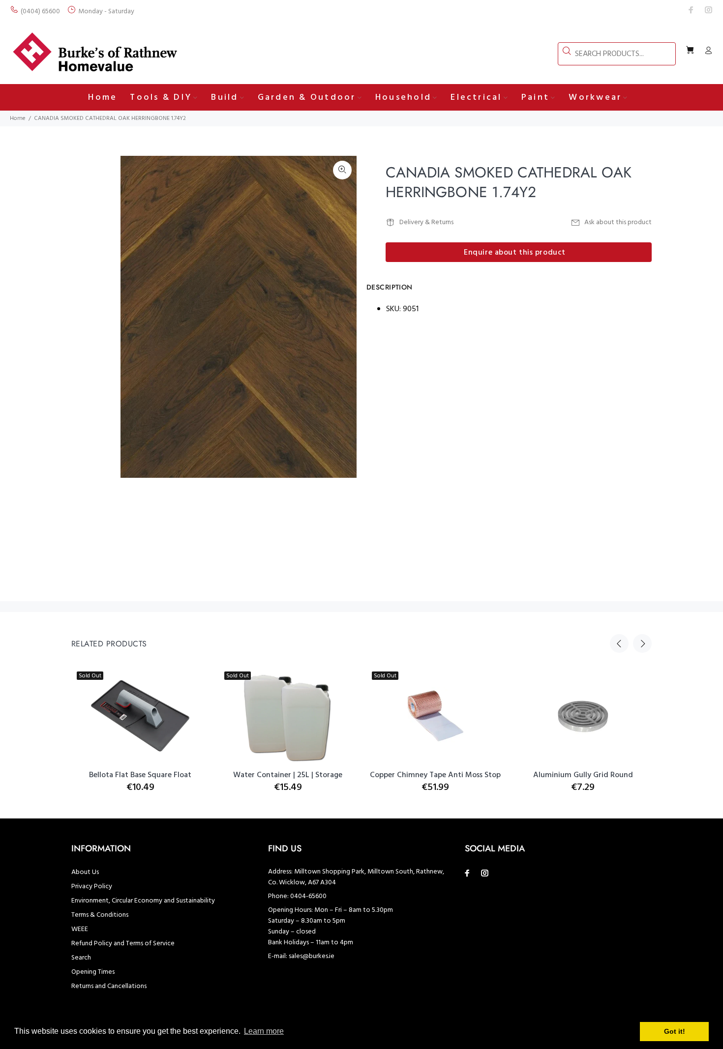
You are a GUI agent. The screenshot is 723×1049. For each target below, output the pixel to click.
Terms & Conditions (99, 915)
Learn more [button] (264, 1031)
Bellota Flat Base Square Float (140, 775)
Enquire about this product (515, 252)
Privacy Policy (91, 886)
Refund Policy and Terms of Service (123, 943)
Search (81, 957)
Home (18, 118)
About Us (85, 872)
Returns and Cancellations (109, 986)
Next (342, 317)
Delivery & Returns (426, 222)
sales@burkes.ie (311, 956)
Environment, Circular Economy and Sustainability (143, 900)
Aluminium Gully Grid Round (583, 775)
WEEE (79, 929)
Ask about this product (618, 222)
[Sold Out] (435, 716)
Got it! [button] (674, 1031)
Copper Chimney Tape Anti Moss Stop (435, 775)
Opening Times (93, 972)
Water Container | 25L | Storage (287, 775)
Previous (619, 643)
